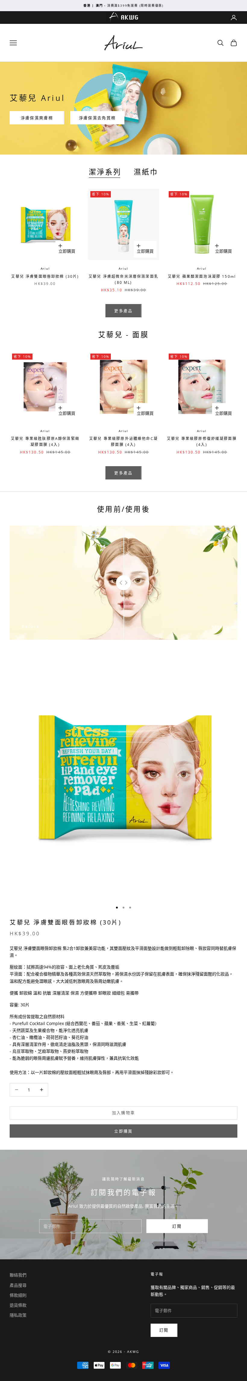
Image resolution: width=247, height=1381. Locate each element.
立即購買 (68, 249)
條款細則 (18, 1295)
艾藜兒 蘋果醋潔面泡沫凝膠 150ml (202, 276)
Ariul (45, 268)
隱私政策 (18, 1315)
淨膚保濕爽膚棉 (37, 117)
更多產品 (123, 310)
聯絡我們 (18, 1275)
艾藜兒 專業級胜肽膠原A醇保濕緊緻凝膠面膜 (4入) (45, 441)
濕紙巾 (146, 172)
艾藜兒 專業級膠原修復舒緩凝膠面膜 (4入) (202, 441)
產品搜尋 (18, 1285)
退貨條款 (18, 1305)
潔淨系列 (105, 172)
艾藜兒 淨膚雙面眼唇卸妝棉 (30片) (45, 276)
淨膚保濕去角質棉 (97, 117)
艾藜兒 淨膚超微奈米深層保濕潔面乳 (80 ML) (123, 279)
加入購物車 (123, 1112)
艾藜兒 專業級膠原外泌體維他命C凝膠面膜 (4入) (123, 441)
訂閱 (177, 1226)
